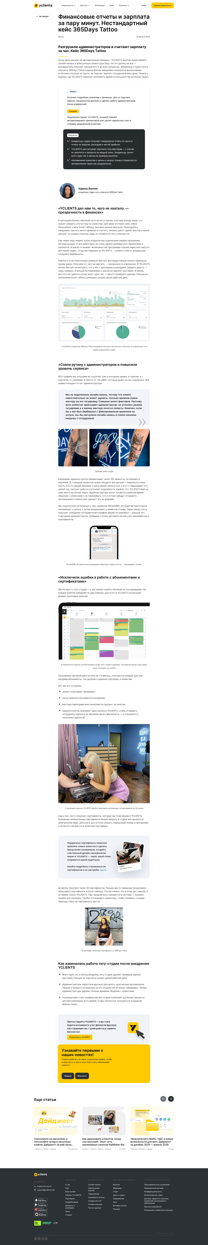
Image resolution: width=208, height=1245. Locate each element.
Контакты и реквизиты (70, 1207)
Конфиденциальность (153, 1192)
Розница (116, 1209)
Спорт (115, 1192)
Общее (45, 1149)
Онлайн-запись (94, 1185)
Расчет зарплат (94, 1208)
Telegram (68, 1076)
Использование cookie (153, 1195)
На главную (44, 16)
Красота (116, 1185)
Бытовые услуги (120, 1206)
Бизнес (61, 37)
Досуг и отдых (119, 1195)
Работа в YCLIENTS (73, 1195)
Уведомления (93, 1194)
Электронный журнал (93, 1189)
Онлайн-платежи (95, 1204)
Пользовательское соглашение (157, 1185)
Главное (37, 1149)
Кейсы (101, 1149)
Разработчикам (71, 1202)
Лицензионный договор (154, 1188)
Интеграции (100, 5)
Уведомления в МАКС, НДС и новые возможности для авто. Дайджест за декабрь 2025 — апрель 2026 (151, 1141)
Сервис (53, 1149)
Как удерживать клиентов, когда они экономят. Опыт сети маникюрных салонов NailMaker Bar (103, 1141)
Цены (112, 5)
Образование (118, 1199)
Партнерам (70, 1199)
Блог (67, 1188)
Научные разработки (153, 1207)
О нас (67, 1185)
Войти (144, 5)
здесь (103, 870)
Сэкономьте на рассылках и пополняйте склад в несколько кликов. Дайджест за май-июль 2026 (53, 1141)
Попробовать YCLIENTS (80, 1037)
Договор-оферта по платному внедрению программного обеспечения (156, 1201)
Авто (115, 1202)
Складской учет (94, 1201)
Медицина (117, 1188)
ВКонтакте (82, 1076)
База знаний (70, 1192)
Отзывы (68, 1215)
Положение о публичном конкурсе (158, 1210)
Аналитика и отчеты (96, 1197)
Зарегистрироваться (162, 5)
